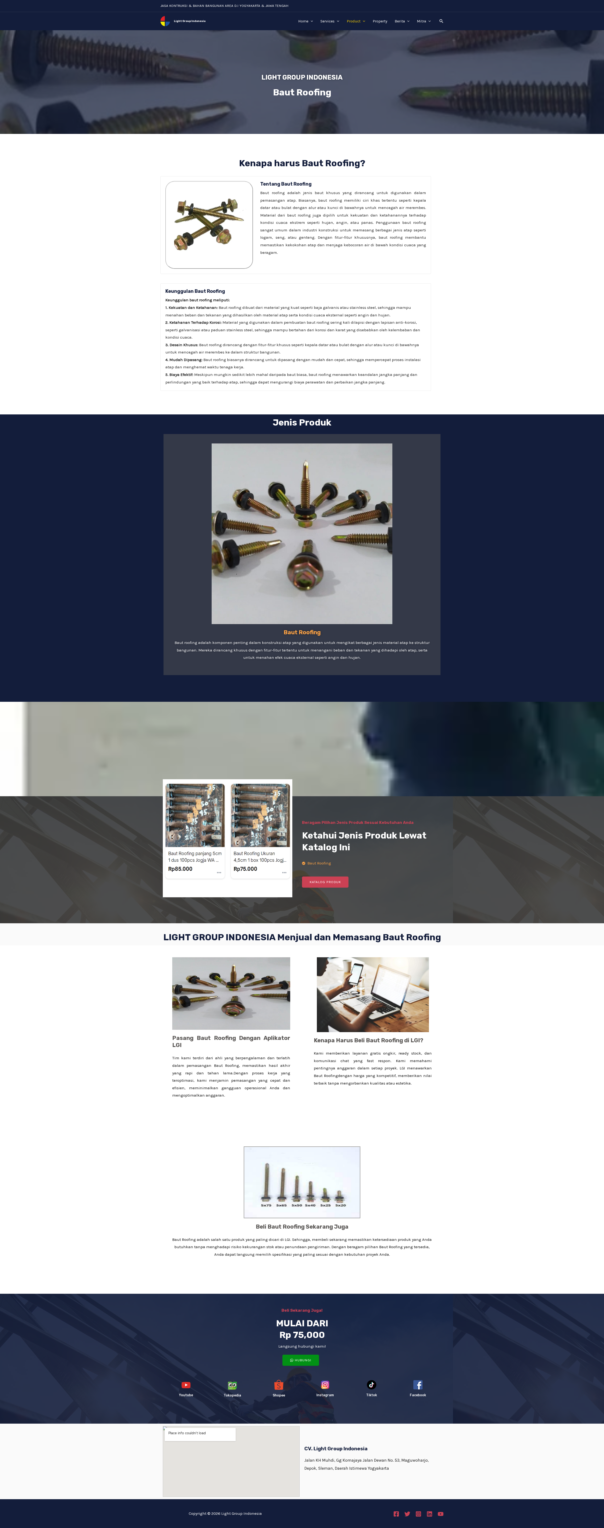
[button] (441, 21)
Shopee (279, 1395)
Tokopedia (232, 1395)
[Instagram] (418, 1514)
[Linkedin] (429, 1514)
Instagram (325, 1395)
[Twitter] (407, 1514)
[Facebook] (396, 1514)
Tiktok (371, 1395)
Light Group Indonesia (190, 21)
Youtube (186, 1395)
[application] (310, 21)
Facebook (418, 1395)
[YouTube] (441, 1514)
